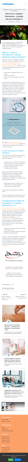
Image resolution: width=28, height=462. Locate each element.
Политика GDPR (5, 419)
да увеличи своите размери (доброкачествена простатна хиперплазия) (13, 63)
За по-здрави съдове (6, 449)
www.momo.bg (5, 245)
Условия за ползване (6, 421)
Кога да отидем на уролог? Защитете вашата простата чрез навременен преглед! (12, 360)
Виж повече (17, 459)
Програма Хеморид (6, 441)
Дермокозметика (5, 451)
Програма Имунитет (6, 436)
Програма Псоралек (6, 440)
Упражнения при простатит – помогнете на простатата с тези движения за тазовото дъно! (14, 392)
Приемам (11, 459)
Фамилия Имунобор (6, 447)
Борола (3, 427)
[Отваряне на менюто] (25, 4)
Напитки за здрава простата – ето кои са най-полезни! (6, 297)
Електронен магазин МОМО (7, 430)
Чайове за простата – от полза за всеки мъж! (21, 296)
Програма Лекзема (5, 438)
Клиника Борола (5, 429)
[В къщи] (3, 9)
